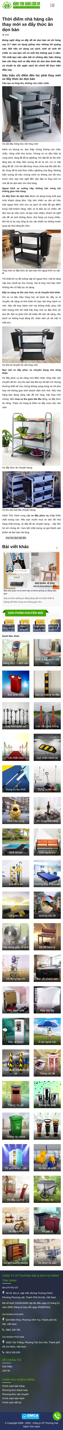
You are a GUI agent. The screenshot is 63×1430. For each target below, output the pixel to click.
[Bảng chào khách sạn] (15, 652)
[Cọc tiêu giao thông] (47, 715)
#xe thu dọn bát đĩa (16, 538)
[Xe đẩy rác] (47, 1189)
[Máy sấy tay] (47, 999)
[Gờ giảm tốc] (15, 905)
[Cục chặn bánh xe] (47, 747)
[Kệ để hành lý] (47, 936)
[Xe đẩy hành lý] (15, 1189)
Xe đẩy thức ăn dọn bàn (15, 196)
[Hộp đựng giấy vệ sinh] (15, 936)
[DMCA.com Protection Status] (31, 1417)
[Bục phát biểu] (15, 684)
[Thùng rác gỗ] (15, 1094)
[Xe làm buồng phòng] (15, 1252)
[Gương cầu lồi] (47, 905)
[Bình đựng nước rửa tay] (47, 652)
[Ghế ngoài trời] (47, 842)
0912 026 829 (13, 1352)
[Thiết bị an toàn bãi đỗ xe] (15, 1063)
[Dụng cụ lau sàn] (47, 778)
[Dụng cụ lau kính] (15, 778)
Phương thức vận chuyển (15, 1394)
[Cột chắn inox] (15, 747)
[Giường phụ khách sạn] (47, 873)
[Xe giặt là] (47, 1220)
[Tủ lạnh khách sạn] (15, 1157)
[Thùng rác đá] (47, 1063)
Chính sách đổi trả (11, 1402)
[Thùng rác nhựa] (15, 1126)
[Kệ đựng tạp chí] (15, 968)
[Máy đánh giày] (15, 999)
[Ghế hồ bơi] (15, 842)
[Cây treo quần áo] (15, 715)
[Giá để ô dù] (15, 873)
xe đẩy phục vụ (40, 515)
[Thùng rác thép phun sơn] (47, 1126)
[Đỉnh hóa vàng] (15, 810)
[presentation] (53, 548)
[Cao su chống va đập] (47, 684)
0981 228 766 (13, 1330)
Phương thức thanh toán (15, 1390)
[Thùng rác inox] (47, 1094)
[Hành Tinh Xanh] (21, 8)
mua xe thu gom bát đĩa (28, 399)
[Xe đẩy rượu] (15, 1220)
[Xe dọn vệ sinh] (47, 1157)
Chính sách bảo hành (13, 1398)
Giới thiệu (7, 1366)
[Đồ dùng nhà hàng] (47, 810)
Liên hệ (6, 1371)
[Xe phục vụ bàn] (47, 1252)
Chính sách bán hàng (13, 1386)
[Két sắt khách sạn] (47, 968)
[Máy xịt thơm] (15, 1031)
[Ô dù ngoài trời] (47, 1031)
